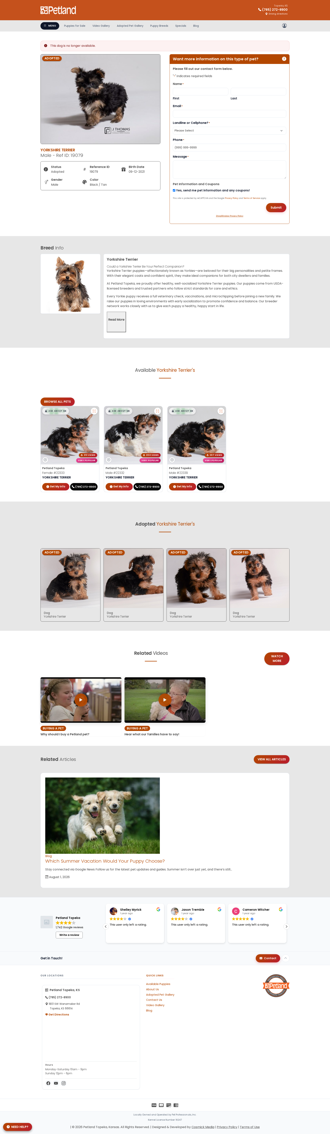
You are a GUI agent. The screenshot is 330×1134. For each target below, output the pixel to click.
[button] (55, 411)
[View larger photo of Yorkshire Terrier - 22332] (157, 411)
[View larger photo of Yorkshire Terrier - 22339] (221, 411)
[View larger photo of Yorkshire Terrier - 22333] (94, 411)
